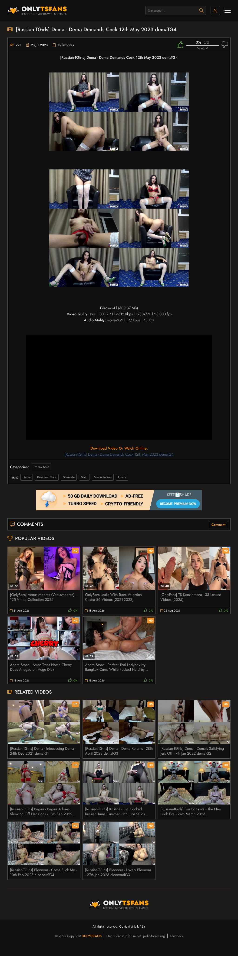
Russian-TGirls (46, 477)
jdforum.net (133, 936)
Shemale (69, 477)
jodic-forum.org (154, 936)
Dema (27, 477)
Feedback (176, 936)
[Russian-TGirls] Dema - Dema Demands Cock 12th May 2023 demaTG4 (119, 454)
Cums (122, 477)
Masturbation (103, 477)
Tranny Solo (41, 466)
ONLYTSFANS (92, 936)
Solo (84, 477)
